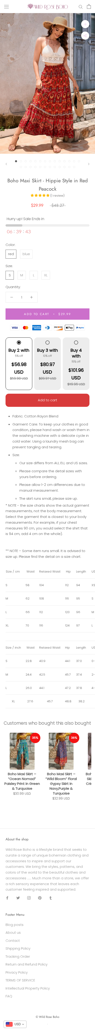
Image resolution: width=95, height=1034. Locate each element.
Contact (13, 940)
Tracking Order (18, 956)
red (11, 253)
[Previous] (6, 164)
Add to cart (47, 400)
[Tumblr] (50, 898)
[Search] (81, 7)
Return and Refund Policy (27, 964)
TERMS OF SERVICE (20, 980)
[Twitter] (18, 898)
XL (46, 275)
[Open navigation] (6, 6)
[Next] (88, 164)
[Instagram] (29, 898)
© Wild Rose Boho (47, 1017)
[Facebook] (7, 898)
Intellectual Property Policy (28, 988)
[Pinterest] (40, 898)
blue (26, 253)
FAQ (9, 996)
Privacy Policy (17, 972)
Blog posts (15, 924)
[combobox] (15, 1024)
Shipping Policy (18, 948)
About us (13, 932)
